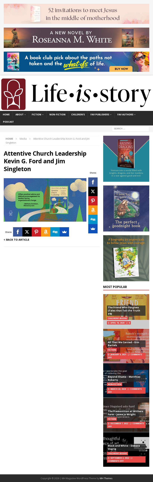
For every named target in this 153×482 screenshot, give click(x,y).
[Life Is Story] (76, 108)
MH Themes (106, 478)
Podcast (8, 121)
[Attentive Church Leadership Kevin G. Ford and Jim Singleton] (45, 219)
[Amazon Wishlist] (93, 210)
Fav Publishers (99, 114)
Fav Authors (125, 114)
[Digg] (93, 219)
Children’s (78, 114)
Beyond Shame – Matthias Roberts (124, 378)
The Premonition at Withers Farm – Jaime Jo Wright (125, 412)
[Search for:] (130, 128)
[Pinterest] (93, 200)
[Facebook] (93, 182)
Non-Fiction (57, 114)
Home (6, 114)
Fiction (36, 114)
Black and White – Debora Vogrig (124, 447)
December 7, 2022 (119, 423)
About (19, 114)
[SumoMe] (93, 228)
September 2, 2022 (119, 458)
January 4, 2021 (118, 354)
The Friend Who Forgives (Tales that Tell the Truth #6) (124, 310)
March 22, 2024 (118, 389)
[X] (93, 191)
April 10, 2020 (117, 323)
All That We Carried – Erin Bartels (123, 344)
